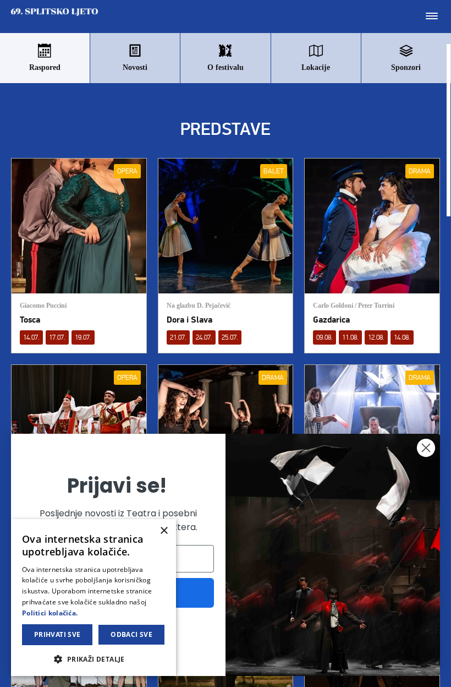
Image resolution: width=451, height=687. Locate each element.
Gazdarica (331, 319)
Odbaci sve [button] (131, 634)
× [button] (164, 531)
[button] (93, 658)
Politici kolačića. (50, 613)
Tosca (30, 319)
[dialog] (93, 597)
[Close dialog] (426, 447)
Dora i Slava (189, 319)
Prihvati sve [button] (57, 634)
